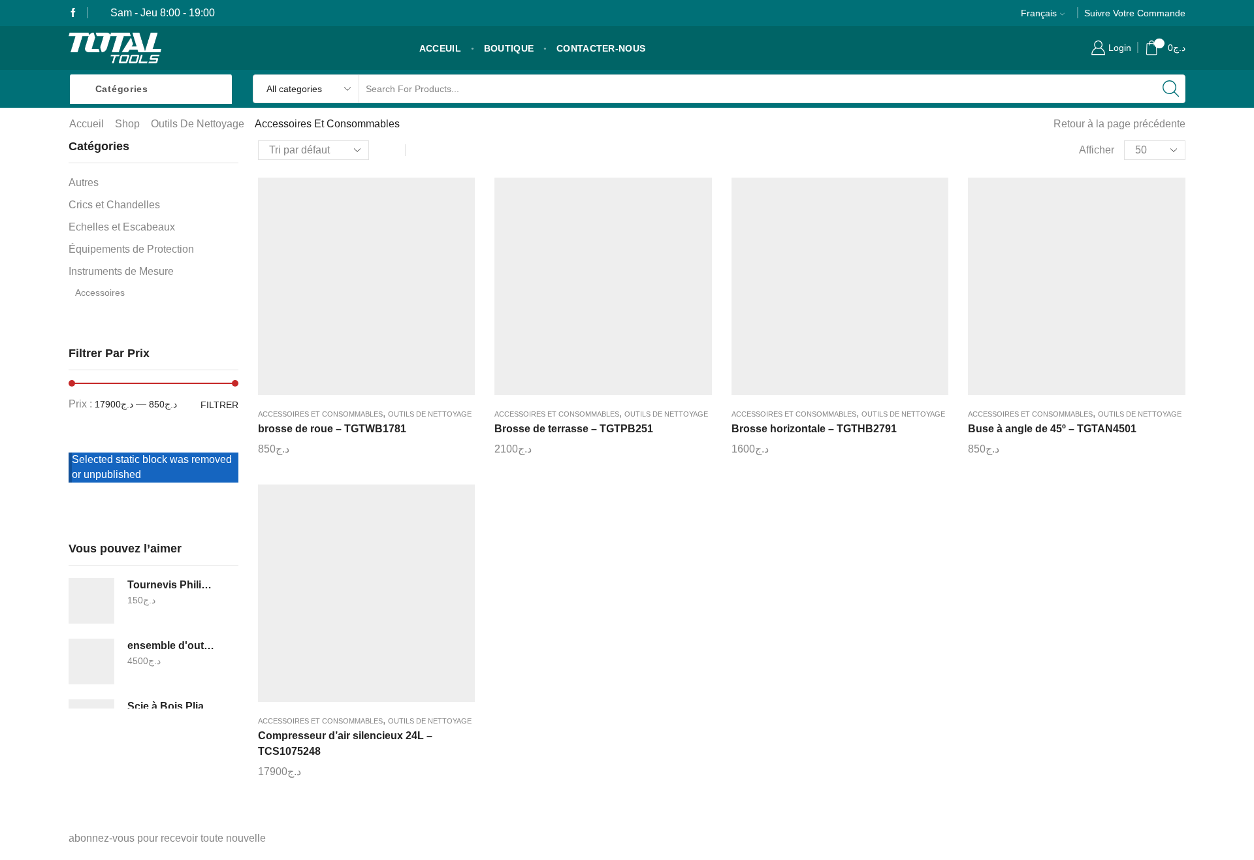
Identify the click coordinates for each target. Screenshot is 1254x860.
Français (1039, 13)
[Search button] (1171, 89)
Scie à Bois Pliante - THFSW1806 (171, 706)
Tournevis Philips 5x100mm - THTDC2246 (171, 584)
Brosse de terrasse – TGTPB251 (573, 428)
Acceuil (440, 48)
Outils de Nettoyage (197, 123)
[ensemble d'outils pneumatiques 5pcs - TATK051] (91, 661)
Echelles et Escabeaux (122, 226)
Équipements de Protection (131, 249)
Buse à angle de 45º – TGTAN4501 (1052, 428)
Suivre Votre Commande (1134, 13)
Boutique (509, 48)
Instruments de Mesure (121, 271)
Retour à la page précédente (1119, 123)
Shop (127, 123)
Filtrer (219, 405)
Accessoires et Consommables (320, 414)
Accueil (86, 123)
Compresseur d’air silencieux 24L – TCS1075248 (345, 743)
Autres (84, 182)
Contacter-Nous (600, 48)
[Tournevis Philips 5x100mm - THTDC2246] (91, 601)
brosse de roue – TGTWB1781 (332, 428)
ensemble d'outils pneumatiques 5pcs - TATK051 (171, 645)
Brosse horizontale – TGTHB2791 (814, 428)
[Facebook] (73, 13)
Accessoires (100, 292)
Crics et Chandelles (114, 204)
